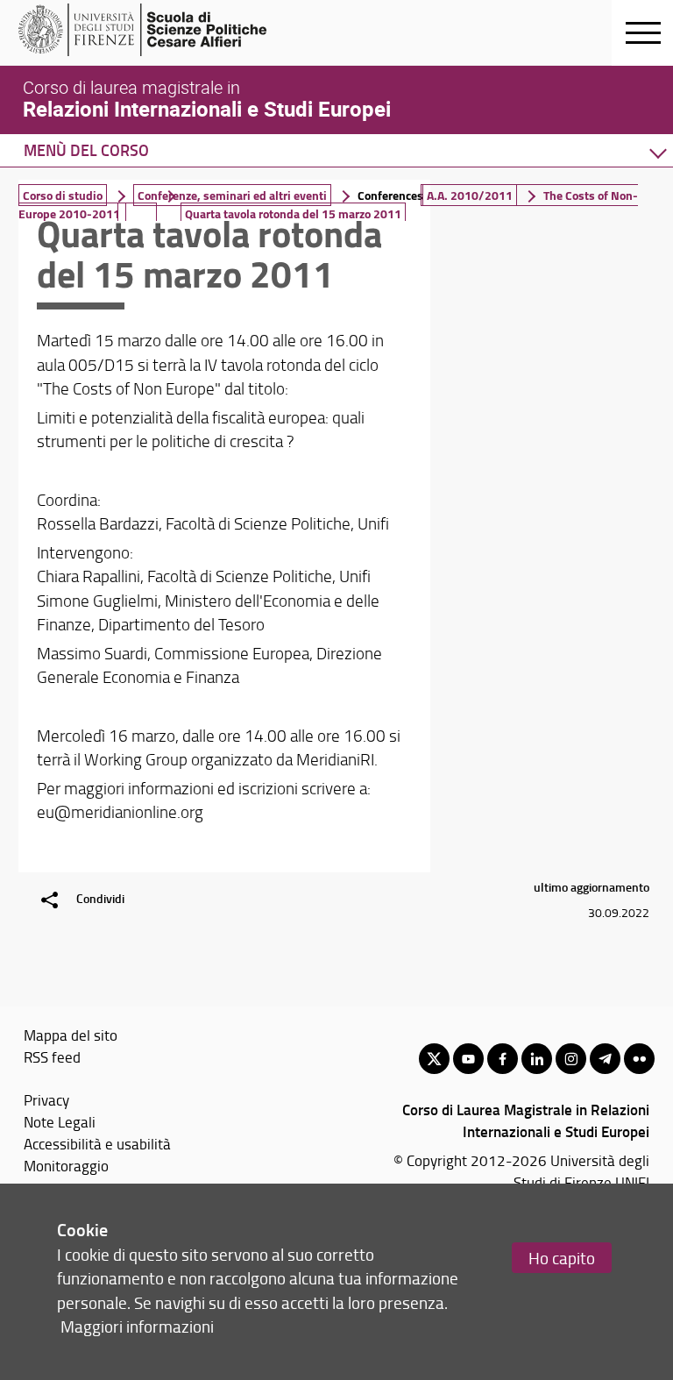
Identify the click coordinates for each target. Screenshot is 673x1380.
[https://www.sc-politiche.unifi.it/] (153, 30)
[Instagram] (571, 1058)
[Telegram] (605, 1058)
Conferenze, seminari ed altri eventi (232, 195)
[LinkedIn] (536, 1058)
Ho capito (561, 1258)
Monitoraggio (66, 1165)
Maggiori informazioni (137, 1326)
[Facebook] (502, 1058)
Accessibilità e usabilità (97, 1143)
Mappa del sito (70, 1034)
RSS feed (52, 1056)
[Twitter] (434, 1058)
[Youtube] (468, 1058)
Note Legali (60, 1121)
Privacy (46, 1099)
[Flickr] (639, 1058)
